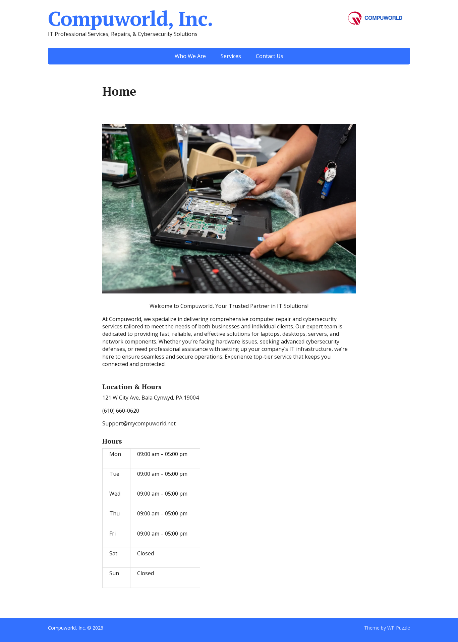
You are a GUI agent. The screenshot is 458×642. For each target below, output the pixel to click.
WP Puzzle (398, 628)
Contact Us (269, 56)
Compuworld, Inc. (130, 18)
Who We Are (190, 56)
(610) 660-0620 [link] (120, 410)
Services (231, 56)
